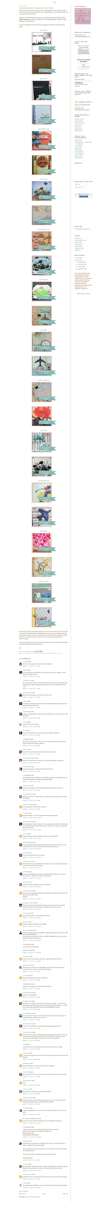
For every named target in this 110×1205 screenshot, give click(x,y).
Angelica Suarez (79, 119)
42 (23, 1063)
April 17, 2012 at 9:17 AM (31, 781)
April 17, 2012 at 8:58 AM (31, 745)
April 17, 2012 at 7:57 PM (31, 1076)
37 (23, 1013)
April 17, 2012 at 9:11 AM (31, 762)
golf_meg (26, 1053)
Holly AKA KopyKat (29, 758)
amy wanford (78, 246)
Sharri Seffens (79, 155)
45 (23, 1089)
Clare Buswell (79, 121)
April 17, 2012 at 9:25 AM (31, 790)
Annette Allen (28, 794)
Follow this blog (84, 196)
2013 (78, 257)
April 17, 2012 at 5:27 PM (31, 1028)
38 (23, 1023)
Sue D (26, 834)
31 (23, 956)
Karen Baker (43, 531)
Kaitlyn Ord (37, 653)
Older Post (65, 1193)
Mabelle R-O (78, 126)
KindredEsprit (28, 842)
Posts (78, 184)
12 (23, 766)
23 (23, 871)
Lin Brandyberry (79, 153)
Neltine (26, 1141)
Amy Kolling (27, 711)
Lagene (26, 882)
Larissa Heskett (28, 930)
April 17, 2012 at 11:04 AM (32, 857)
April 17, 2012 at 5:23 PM (31, 1019)
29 (23, 930)
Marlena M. (27, 766)
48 (23, 1118)
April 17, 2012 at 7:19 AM (31, 666)
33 (23, 975)
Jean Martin (43, 330)
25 (23, 890)
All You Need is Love (80, 240)
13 (23, 775)
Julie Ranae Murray (43, 480)
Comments (80, 187)
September (81, 268)
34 (23, 984)
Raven (26, 749)
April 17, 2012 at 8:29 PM (31, 1085)
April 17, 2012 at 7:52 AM (31, 697)
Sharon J (26, 1089)
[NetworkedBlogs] (83, 194)
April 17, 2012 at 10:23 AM (32, 848)
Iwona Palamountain (44, 229)
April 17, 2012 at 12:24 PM (32, 940)
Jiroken (33, 653)
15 (23, 794)
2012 (78, 260)
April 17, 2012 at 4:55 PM (31, 1009)
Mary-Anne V (28, 861)
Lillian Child (27, 1001)
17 (23, 813)
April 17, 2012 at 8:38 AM (31, 726)
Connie (26, 1164)
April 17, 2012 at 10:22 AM (32, 829)
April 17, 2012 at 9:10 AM (31, 754)
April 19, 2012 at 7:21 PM (31, 1179)
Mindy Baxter (78, 129)
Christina (27, 1108)
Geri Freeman (44, 179)
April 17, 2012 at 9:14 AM (31, 771)
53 (23, 1183)
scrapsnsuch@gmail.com (31, 1118)
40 (23, 1044)
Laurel (25, 722)
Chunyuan (27, 913)
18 (23, 821)
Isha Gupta (27, 785)
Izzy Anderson (28, 1023)
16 (23, 804)
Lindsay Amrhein (44, 581)
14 (23, 785)
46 (23, 1097)
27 (23, 913)
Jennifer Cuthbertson (44, 380)
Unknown (27, 1063)
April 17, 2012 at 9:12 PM (31, 1114)
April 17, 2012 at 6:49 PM (31, 1049)
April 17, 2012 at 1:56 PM (31, 988)
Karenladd (27, 1072)
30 (23, 944)
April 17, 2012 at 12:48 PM (32, 961)
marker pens (27, 680)
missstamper (28, 1080)
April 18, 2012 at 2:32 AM (31, 1160)
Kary (25, 1183)
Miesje (25, 670)
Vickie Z (26, 871)
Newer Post (22, 1193)
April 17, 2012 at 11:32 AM (32, 867)
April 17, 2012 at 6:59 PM (31, 1059)
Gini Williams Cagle (43, 129)
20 (23, 842)
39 (23, 1032)
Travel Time (59, 653)
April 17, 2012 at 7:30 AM (31, 688)
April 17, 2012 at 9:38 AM (31, 800)
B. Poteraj (27, 975)
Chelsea (26, 661)
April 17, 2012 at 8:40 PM (31, 1093)
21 (23, 852)
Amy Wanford (44, 78)
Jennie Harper (79, 146)
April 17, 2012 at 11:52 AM (32, 878)
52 (23, 1174)
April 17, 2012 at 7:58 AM (31, 707)
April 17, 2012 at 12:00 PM (32, 886)
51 (23, 1164)
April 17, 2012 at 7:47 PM (31, 1068)
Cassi (25, 730)
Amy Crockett (78, 140)
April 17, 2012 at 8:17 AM (31, 718)
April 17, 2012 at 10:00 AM (32, 817)
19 (23, 834)
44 (23, 1080)
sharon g (26, 956)
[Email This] (36, 651)
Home (44, 1193)
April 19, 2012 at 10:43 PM (32, 1187)
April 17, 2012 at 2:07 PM (31, 997)
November (81, 264)
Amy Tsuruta (43, 30)
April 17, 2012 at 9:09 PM (31, 1104)
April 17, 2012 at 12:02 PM (32, 909)
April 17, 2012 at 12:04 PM (32, 917)
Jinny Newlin (78, 149)
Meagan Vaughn (28, 804)
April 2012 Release (27, 653)
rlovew (26, 921)
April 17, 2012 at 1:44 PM (31, 980)
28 (23, 921)
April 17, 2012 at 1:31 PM (31, 971)
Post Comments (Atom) (33, 1197)
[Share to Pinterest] (42, 651)
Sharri (25, 701)
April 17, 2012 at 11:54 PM (32, 1137)
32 (23, 965)
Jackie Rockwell (43, 279)
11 (23, 758)
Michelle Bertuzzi (45, 653)
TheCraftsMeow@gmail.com (82, 229)
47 (23, 1108)
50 (23, 1141)
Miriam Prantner (29, 903)
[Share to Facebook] (40, 651)
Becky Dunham (28, 821)
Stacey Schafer (79, 157)
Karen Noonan (28, 1097)
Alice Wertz (78, 238)
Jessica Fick (44, 430)
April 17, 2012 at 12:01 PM (32, 899)
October (80, 266)
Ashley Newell (28, 992)
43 (23, 1072)
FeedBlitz (77, 86)
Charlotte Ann (28, 1032)
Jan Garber (27, 965)
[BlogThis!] (37, 651)
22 (23, 861)
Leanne (26, 813)
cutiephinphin (28, 1013)
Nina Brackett (78, 130)
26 (23, 903)
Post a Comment (23, 1191)
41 (23, 1053)
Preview (77, 84)
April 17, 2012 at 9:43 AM (31, 809)
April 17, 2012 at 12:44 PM (32, 952)
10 (23, 749)
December (81, 262)
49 (23, 1127)
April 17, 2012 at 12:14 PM (32, 926)
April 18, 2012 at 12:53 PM (32, 1170)
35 (23, 992)
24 (23, 882)
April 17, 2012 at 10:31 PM (32, 1123)
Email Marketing (82, 68)
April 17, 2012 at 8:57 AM (31, 735)
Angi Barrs (78, 250)
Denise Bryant (28, 890)
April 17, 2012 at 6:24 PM (31, 1040)
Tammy (26, 852)
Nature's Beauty (52, 653)
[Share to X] (39, 651)
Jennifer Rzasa (28, 692)
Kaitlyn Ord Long (79, 123)
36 (23, 1001)
